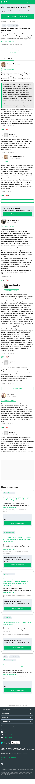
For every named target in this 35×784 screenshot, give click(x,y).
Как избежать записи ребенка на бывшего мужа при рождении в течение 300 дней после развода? (17, 539)
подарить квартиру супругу (8, 51)
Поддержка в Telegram (10, 734)
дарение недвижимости (7, 50)
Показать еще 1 (17, 201)
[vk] (2, 764)
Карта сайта (4, 760)
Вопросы (3, 21)
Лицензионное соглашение (8, 757)
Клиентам (5, 713)
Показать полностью (9, 507)
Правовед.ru (6, 709)
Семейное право (10, 493)
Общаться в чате (9, 69)
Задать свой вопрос (17, 214)
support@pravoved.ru (9, 732)
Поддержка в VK (8, 737)
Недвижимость (12, 21)
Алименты (8, 617)
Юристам (5, 717)
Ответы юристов (7, 58)
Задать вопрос (29, 2)
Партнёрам (6, 721)
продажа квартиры (21, 50)
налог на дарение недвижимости (10, 48)
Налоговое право (10, 660)
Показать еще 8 (17, 388)
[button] (17, 37)
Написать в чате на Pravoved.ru (12, 729)
